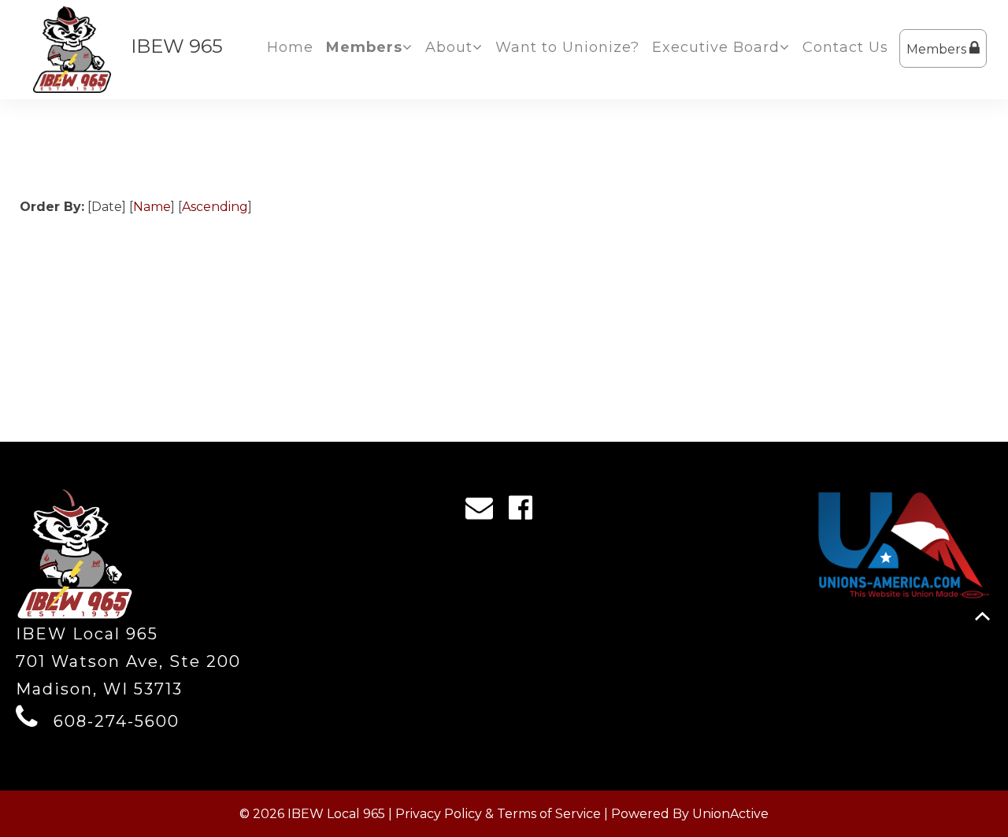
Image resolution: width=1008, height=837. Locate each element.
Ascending (215, 206)
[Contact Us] (484, 511)
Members (937, 49)
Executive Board (716, 47)
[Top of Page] (982, 616)
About (448, 47)
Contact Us (845, 47)
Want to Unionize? (567, 47)
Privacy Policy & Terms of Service (498, 813)
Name (152, 206)
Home (290, 47)
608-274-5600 (117, 721)
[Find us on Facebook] (526, 511)
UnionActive (730, 813)
